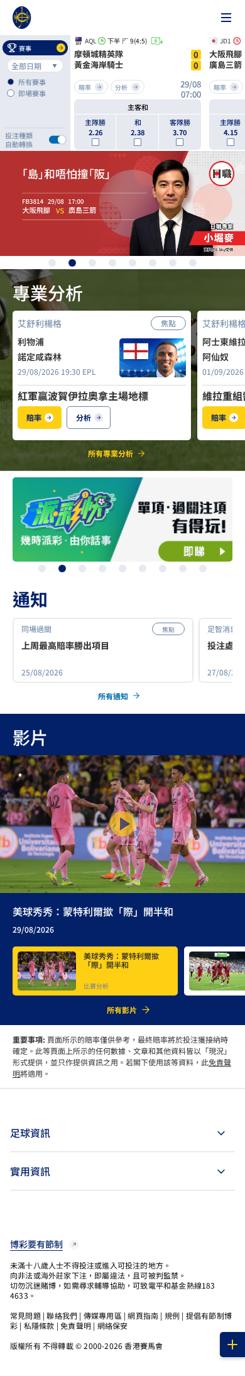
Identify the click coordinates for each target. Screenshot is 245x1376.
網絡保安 (112, 1325)
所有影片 (122, 1010)
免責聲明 (75, 1325)
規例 (172, 1315)
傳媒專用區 (103, 1315)
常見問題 (25, 1315)
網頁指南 (143, 1315)
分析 (83, 417)
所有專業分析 (110, 453)
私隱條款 (39, 1325)
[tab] (122, 1132)
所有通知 (113, 696)
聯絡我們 (61, 1315)
